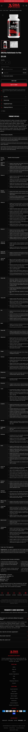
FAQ (14, 676)
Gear (25, 720)
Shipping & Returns (14, 680)
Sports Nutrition (14, 689)
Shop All (14, 669)
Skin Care (14, 691)
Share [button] (3, 111)
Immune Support (14, 702)
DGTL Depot (15, 729)
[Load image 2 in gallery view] (14, 45)
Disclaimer (6, 727)
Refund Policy (12, 727)
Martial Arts (4, 720)
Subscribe (5, 72)
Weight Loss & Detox (14, 705)
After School (10, 720)
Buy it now (14, 84)
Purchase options (5, 66)
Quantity (2, 60)
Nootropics (14, 700)
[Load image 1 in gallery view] (5, 45)
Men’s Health (5, 10)
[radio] (2, 69)
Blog (14, 678)
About (14, 671)
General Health (14, 693)
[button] (1, 5)
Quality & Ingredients (14, 674)
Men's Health (14, 695)
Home (1, 10)
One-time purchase (8, 69)
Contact (14, 683)
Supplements (20, 720)
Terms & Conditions (20, 727)
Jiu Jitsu (15, 720)
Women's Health (14, 698)
